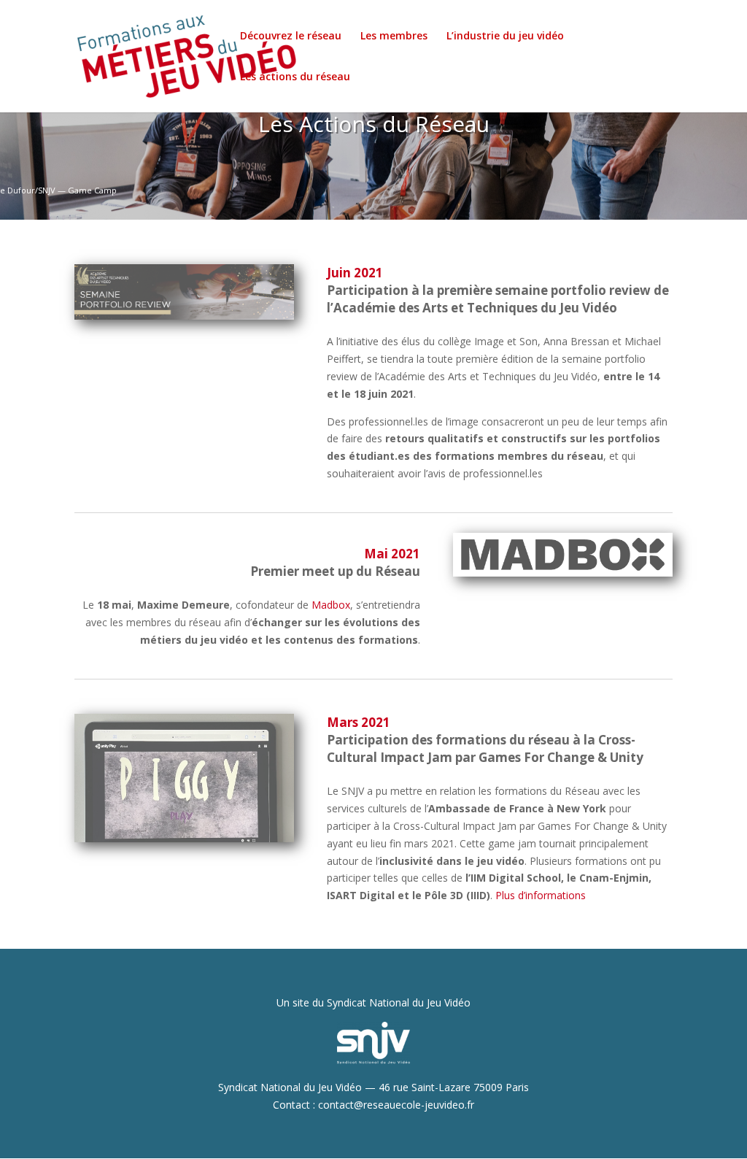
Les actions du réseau (295, 77)
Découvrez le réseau (290, 36)
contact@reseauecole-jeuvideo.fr (396, 1105)
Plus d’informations (540, 895)
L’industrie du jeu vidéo (505, 36)
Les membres (393, 36)
